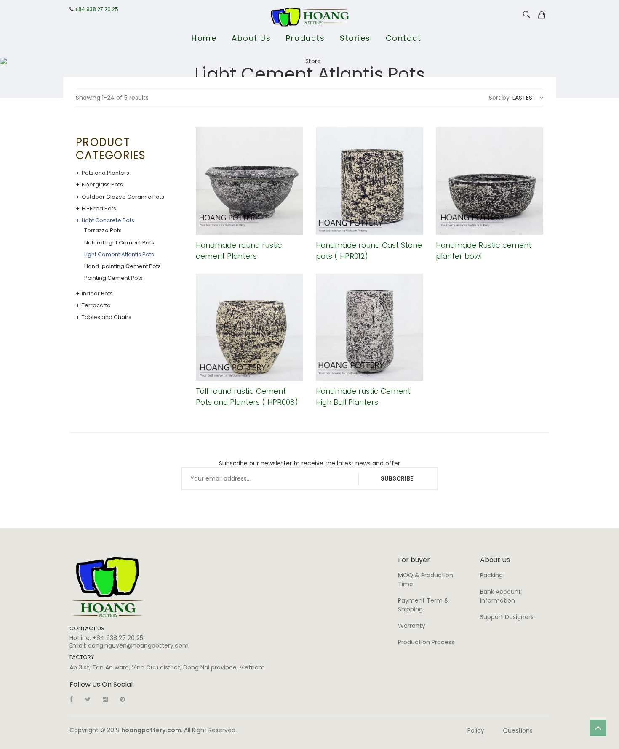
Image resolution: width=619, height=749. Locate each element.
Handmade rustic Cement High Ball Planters (363, 396)
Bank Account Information (500, 596)
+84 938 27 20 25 (96, 9)
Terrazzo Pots (103, 230)
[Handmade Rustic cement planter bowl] (489, 181)
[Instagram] (105, 699)
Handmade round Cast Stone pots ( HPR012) (369, 250)
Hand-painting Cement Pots (122, 266)
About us (251, 38)
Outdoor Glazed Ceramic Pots (123, 197)
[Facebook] (71, 699)
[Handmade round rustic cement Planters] (249, 181)
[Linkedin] (122, 699)
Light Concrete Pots (108, 220)
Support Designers (507, 617)
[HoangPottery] (107, 586)
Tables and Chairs (106, 317)
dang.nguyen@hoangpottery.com (138, 645)
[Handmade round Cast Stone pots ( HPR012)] (369, 181)
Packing (491, 575)
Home (204, 38)
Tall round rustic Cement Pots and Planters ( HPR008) (247, 396)
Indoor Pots (97, 293)
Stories (355, 38)
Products (305, 38)
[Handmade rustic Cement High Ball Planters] (369, 327)
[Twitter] (88, 699)
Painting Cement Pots (113, 278)
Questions (518, 730)
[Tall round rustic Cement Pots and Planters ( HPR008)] (249, 327)
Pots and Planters (105, 173)
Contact (404, 38)
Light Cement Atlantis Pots (119, 254)
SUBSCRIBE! (398, 478)
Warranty (411, 626)
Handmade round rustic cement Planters (239, 250)
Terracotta (96, 305)
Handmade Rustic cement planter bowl (483, 250)
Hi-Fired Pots (99, 208)
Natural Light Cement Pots (119, 242)
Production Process (426, 642)
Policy (475, 730)
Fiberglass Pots (102, 184)
